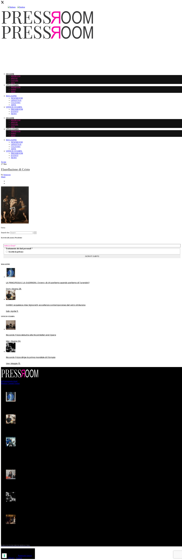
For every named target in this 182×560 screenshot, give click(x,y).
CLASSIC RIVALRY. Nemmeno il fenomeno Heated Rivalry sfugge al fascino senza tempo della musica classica (44, 453)
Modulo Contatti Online (10, 383)
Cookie (19, 558)
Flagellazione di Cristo (15, 169)
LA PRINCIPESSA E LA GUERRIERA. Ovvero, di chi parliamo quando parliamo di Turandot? (48, 282)
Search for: (5, 233)
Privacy (11, 558)
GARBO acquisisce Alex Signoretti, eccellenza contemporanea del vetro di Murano (46, 305)
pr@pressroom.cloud (9, 381)
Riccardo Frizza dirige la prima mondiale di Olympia (30, 357)
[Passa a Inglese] (21, 7)
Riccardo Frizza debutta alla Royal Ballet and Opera (31, 335)
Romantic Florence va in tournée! (22, 484)
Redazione (7, 175)
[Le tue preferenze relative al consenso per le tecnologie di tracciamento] (4, 555)
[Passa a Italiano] (12, 7)
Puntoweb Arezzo (25, 556)
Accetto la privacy (15, 252)
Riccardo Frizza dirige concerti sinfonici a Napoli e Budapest (34, 529)
